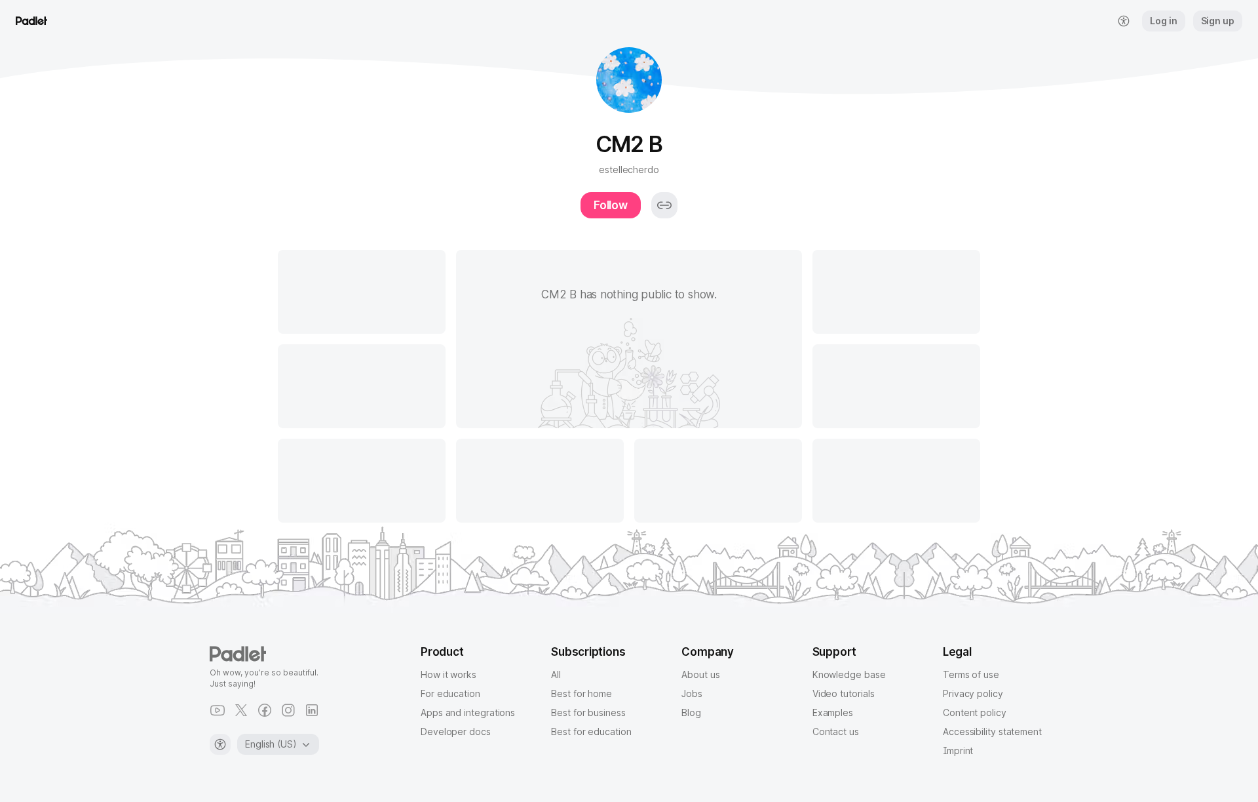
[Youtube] (217, 710)
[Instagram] (288, 710)
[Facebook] (265, 710)
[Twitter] (241, 710)
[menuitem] (1123, 20)
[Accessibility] (220, 744)
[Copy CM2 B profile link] (664, 205)
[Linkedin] (312, 710)
